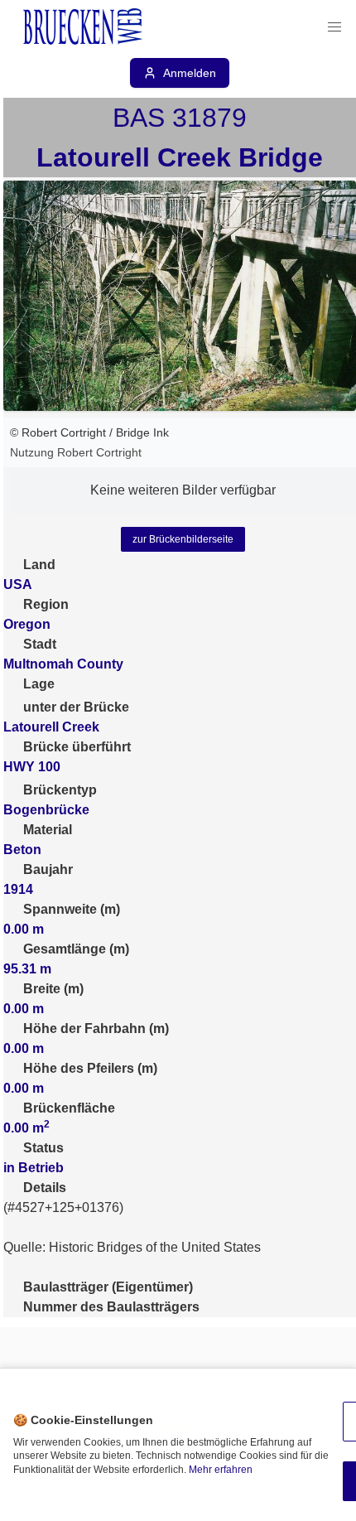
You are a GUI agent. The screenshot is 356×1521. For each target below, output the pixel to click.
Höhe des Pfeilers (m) (90, 1068)
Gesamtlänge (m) (76, 949)
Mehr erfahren (221, 1469)
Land (39, 565)
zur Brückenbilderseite (182, 539)
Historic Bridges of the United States (155, 1247)
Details (44, 1188)
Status (43, 1148)
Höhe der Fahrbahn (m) (96, 1028)
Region (46, 604)
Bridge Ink (142, 432)
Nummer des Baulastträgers (111, 1307)
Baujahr (48, 869)
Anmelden (189, 73)
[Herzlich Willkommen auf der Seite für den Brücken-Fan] (84, 27)
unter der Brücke (76, 707)
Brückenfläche (69, 1108)
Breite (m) (53, 989)
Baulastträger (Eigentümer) (108, 1287)
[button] (334, 27)
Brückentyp (60, 790)
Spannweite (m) (71, 909)
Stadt (39, 644)
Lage (39, 684)
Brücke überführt (77, 747)
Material (47, 830)
